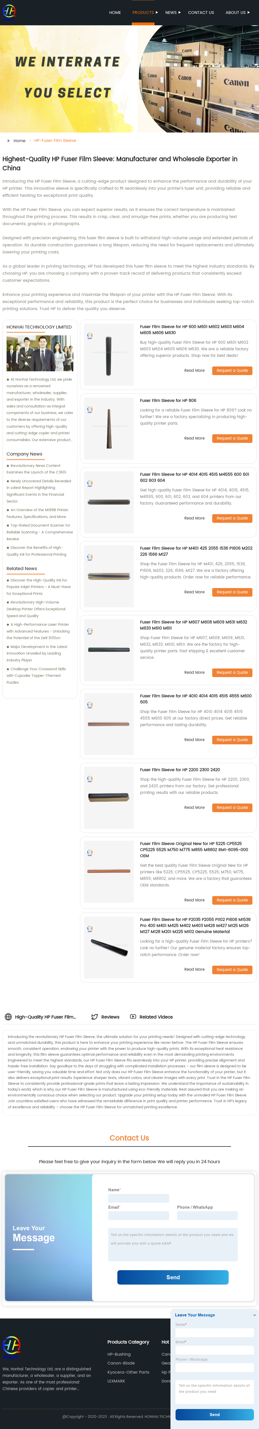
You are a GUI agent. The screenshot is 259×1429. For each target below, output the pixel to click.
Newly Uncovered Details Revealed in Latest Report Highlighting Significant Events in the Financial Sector (39, 491)
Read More (194, 371)
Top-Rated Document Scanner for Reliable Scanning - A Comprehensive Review (40, 532)
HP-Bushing (119, 1354)
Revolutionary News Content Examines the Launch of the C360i (36, 469)
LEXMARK (116, 1381)
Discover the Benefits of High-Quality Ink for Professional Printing (36, 551)
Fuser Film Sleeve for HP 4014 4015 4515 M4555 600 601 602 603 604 (194, 477)
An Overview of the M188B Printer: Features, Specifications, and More (38, 513)
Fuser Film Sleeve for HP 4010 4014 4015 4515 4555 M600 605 (196, 699)
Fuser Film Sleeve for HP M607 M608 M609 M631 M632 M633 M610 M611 (193, 625)
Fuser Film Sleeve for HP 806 (168, 400)
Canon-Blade (121, 1363)
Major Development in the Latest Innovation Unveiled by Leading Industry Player (37, 653)
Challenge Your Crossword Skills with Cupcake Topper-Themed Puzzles (36, 675)
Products (143, 12)
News (171, 12)
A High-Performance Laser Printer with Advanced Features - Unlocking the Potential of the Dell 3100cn (38, 631)
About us (236, 12)
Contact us (201, 12)
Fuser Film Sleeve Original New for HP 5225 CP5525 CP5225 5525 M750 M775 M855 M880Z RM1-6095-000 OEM (194, 849)
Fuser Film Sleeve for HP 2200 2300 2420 (180, 770)
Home (115, 12)
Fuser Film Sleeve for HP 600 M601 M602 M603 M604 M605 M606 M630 (192, 329)
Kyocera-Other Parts (128, 1372)
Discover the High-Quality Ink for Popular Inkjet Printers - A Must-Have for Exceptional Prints (39, 587)
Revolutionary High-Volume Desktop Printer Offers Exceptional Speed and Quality (36, 609)
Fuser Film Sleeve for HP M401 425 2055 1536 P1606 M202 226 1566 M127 (196, 551)
